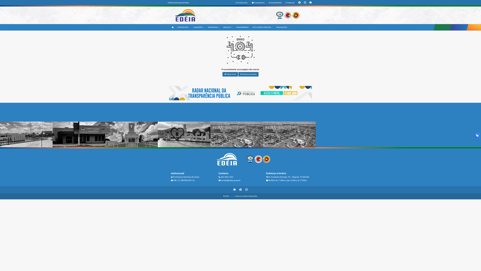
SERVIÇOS (227, 27)
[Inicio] (172, 27)
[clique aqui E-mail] (234, 189)
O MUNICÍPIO (198, 27)
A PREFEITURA (182, 27)
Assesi (231, 196)
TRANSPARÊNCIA (242, 27)
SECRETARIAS (213, 27)
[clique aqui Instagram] (246, 189)
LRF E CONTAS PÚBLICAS (261, 27)
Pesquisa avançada (249, 74)
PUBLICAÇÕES (281, 27)
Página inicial (231, 74)
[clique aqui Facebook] (240, 189)
